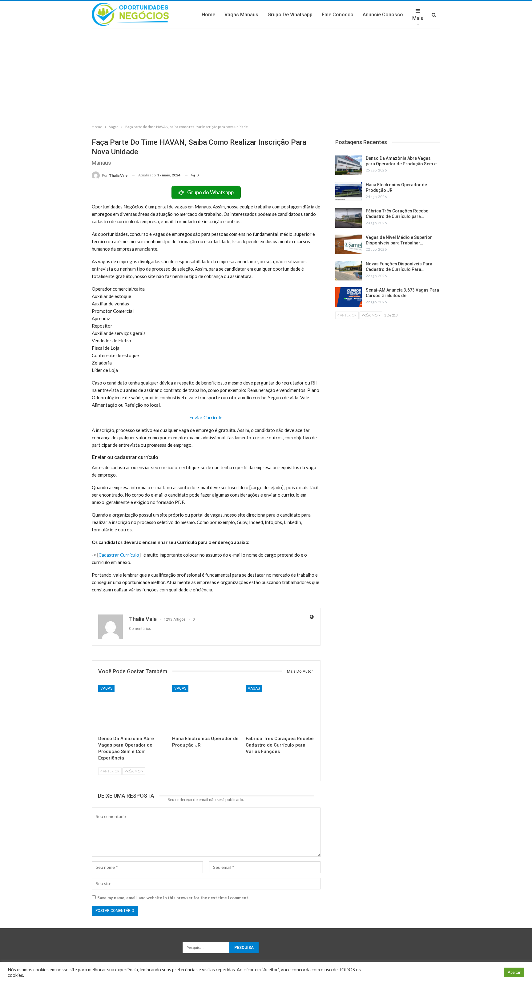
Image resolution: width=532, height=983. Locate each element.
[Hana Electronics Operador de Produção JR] (206, 708)
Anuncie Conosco (383, 15)
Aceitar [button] (514, 972)
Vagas (106, 688)
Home (208, 15)
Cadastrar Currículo (119, 555)
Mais (417, 18)
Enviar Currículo (206, 417)
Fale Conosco (337, 15)
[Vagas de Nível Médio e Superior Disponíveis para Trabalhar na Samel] (348, 244)
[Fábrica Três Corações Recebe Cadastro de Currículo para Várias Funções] (280, 708)
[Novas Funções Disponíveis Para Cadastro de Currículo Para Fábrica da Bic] (348, 271)
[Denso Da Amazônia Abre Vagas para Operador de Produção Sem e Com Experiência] (132, 708)
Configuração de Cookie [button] (475, 972)
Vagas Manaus (241, 15)
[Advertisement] (266, 75)
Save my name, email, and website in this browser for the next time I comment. (173, 897)
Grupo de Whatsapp (290, 15)
